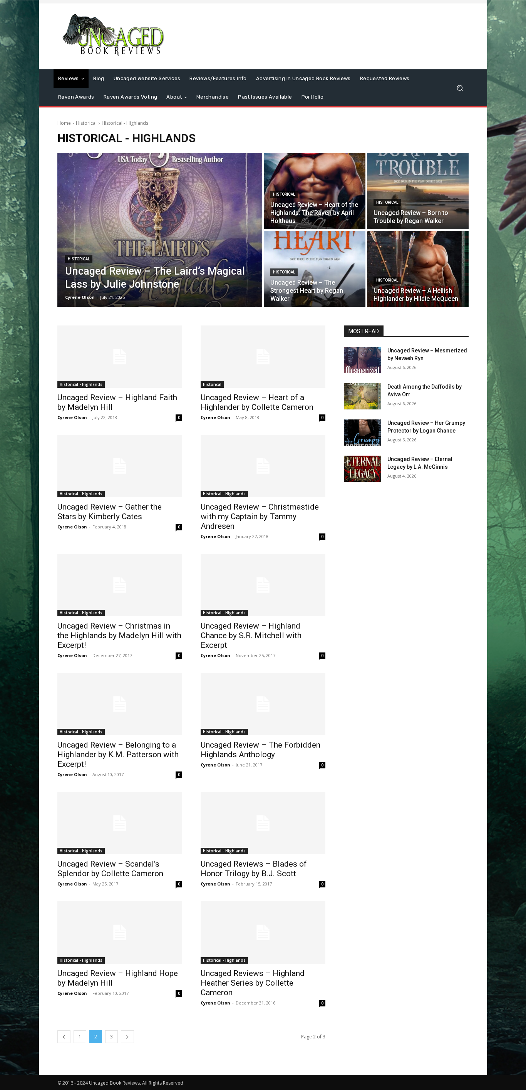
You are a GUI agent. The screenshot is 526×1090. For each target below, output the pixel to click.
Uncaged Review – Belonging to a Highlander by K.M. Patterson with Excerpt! (118, 754)
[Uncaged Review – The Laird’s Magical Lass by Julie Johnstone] (159, 230)
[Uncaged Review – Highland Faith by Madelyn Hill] (119, 356)
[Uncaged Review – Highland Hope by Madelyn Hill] (119, 932)
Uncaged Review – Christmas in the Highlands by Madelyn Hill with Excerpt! (119, 635)
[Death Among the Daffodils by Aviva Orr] (362, 396)
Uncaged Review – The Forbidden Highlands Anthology (260, 749)
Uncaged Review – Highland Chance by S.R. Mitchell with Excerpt (251, 635)
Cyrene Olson (72, 417)
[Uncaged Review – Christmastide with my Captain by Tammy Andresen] (263, 466)
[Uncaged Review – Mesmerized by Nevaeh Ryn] (362, 360)
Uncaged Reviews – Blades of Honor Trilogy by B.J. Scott (254, 868)
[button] (460, 88)
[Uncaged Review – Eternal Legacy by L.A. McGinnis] (362, 469)
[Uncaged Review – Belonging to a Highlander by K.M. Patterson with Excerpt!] (119, 704)
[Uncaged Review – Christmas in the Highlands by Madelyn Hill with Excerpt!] (119, 585)
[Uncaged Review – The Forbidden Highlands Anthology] (263, 704)
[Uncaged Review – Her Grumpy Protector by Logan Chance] (362, 432)
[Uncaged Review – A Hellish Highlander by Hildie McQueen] (418, 269)
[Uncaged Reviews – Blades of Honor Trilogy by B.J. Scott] (263, 823)
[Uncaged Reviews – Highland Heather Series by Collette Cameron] (263, 932)
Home (64, 123)
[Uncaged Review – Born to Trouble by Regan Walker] (418, 191)
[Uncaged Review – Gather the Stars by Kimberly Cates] (119, 466)
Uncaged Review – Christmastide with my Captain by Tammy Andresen (260, 516)
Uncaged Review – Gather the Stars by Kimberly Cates (109, 511)
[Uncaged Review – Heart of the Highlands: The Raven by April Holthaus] (314, 191)
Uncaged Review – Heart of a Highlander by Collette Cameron (257, 402)
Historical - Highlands (81, 384)
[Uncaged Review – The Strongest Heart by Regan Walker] (314, 269)
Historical (86, 123)
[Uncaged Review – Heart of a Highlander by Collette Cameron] (263, 356)
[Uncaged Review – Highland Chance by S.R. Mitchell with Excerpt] (263, 585)
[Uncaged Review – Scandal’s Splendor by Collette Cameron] (119, 823)
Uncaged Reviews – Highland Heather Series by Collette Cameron (253, 983)
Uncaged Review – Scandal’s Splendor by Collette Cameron (110, 868)
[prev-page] (63, 1036)
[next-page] (127, 1036)
